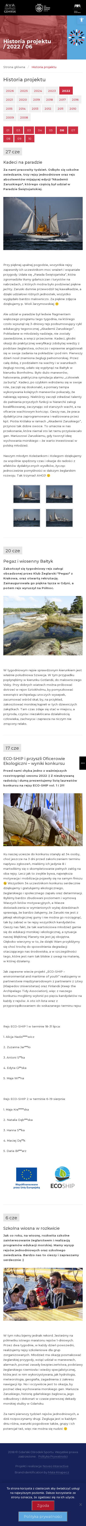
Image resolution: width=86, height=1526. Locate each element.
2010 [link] (72, 108)
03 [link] (18, 130)
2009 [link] (10, 117)
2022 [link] (66, 91)
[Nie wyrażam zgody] (80, 1504)
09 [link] (19, 138)
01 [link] (7, 130)
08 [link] (8, 138)
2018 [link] (49, 99)
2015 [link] (9, 108)
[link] (81, 19)
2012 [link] (48, 108)
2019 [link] (36, 99)
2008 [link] (24, 117)
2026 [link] (10, 91)
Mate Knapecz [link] (58, 1472)
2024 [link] (38, 91)
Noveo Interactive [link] (56, 1466)
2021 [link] (9, 99)
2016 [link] (75, 99)
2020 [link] (23, 99)
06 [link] (62, 130)
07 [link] (73, 130)
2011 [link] (60, 108)
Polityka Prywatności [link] (53, 1456)
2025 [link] (24, 91)
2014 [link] (22, 108)
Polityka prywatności (43, 1517)
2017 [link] (62, 99)
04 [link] (40, 130)
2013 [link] (35, 108)
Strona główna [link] (14, 67)
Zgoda (43, 1506)
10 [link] (29, 138)
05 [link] (51, 130)
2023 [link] (52, 91)
